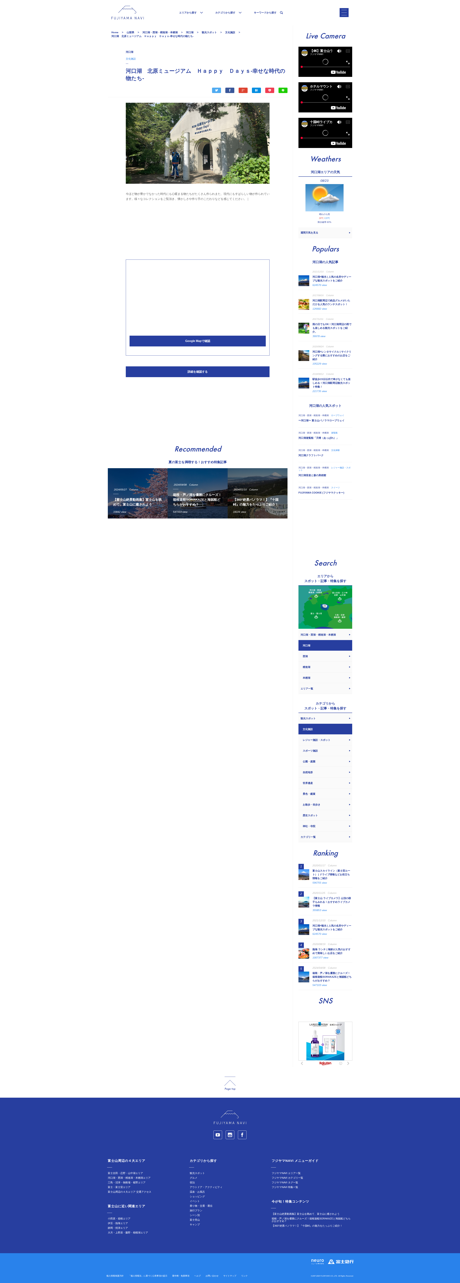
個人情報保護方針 (115, 1276)
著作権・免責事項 (180, 1276)
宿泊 (192, 1182)
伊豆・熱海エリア (118, 1223)
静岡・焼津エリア (118, 1228)
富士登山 (195, 1220)
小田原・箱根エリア (119, 1218)
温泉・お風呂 (197, 1192)
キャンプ (195, 1224)
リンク (244, 1276)
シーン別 (195, 1215)
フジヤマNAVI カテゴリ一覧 (287, 1178)
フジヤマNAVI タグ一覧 (285, 1182)
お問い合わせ (212, 1276)
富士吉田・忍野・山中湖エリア (125, 1173)
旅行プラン (196, 1210)
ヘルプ (197, 1276)
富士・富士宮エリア (119, 1187)
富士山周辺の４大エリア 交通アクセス (129, 1192)
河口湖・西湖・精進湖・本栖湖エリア (129, 1178)
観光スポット (197, 1173)
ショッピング (197, 1196)
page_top (230, 1083)
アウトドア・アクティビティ (206, 1187)
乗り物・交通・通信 (201, 1206)
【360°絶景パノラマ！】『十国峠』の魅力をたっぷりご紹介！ (307, 1225)
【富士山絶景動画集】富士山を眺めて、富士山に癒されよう (306, 1214)
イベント (195, 1201)
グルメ (193, 1178)
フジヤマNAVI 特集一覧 (285, 1187)
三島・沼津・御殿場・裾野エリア (127, 1182)
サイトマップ (229, 1276)
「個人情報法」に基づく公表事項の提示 (147, 1276)
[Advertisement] (198, 229)
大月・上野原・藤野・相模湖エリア (128, 1232)
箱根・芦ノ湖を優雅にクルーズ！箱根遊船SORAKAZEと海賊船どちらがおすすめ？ (311, 1219)
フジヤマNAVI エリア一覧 (286, 1173)
